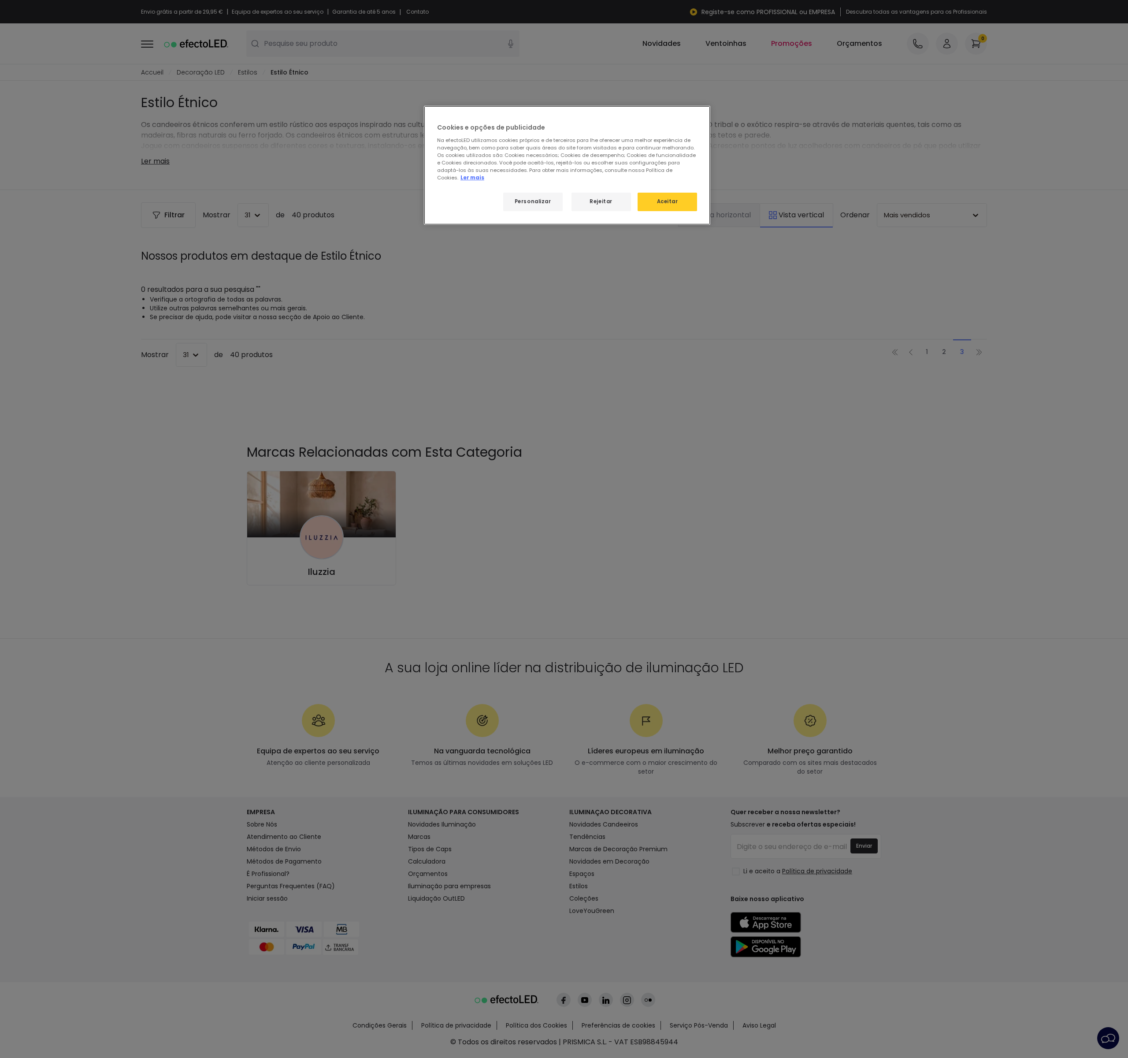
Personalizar (533, 201)
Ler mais (472, 177)
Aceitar (667, 201)
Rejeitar (601, 201)
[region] (567, 165)
